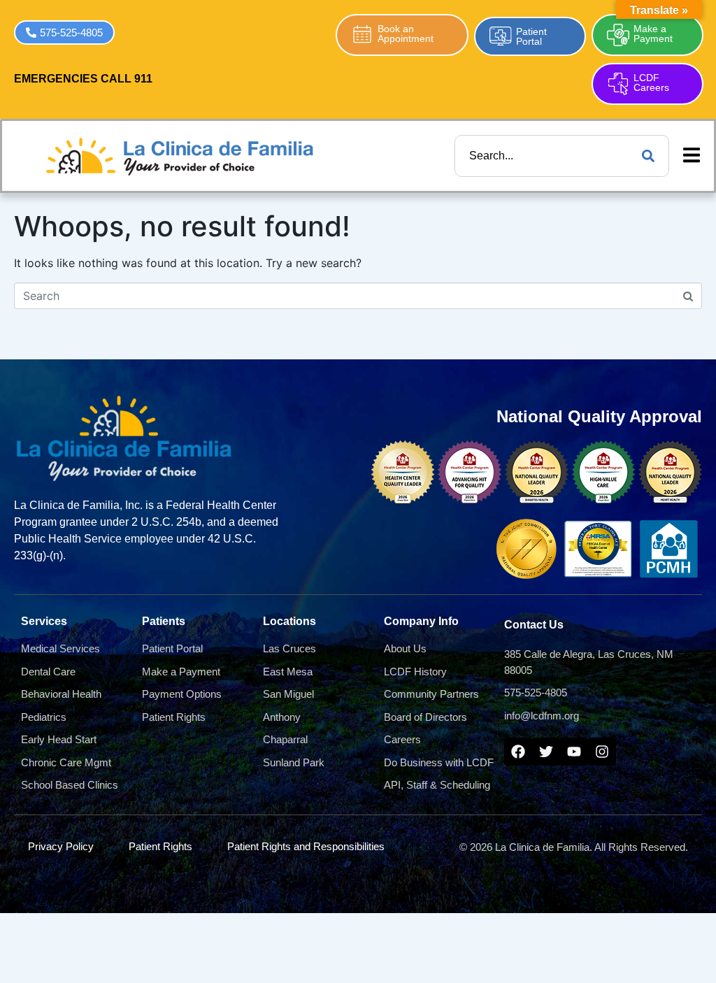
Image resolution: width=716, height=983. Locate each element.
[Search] (648, 156)
